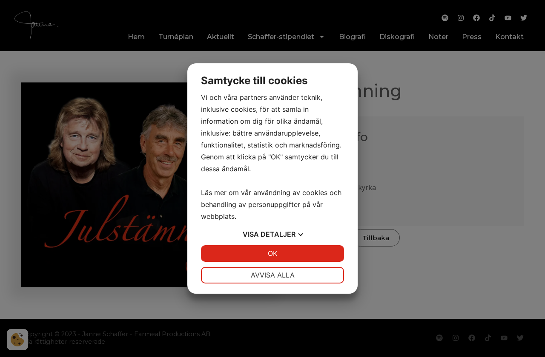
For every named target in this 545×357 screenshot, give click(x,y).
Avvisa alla (273, 275)
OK (272, 253)
